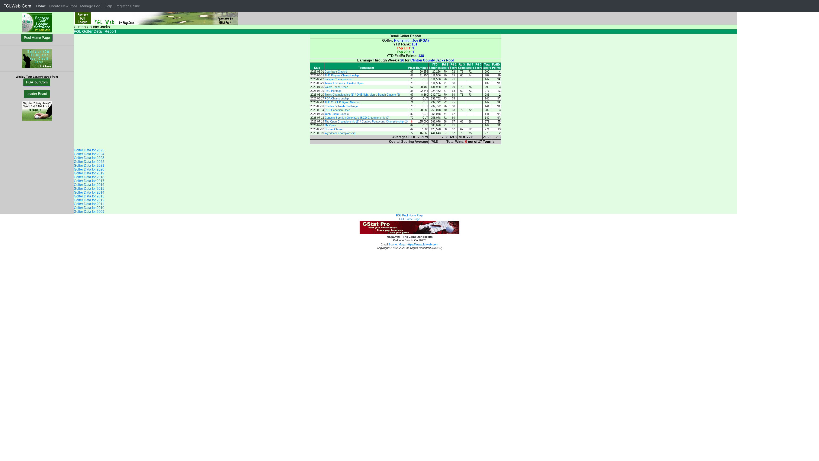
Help (108, 6)
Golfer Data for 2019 (89, 173)
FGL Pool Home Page (409, 215)
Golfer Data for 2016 (89, 185)
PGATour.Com (37, 82)
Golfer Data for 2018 (89, 177)
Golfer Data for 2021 (89, 165)
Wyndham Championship (340, 133)
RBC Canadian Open (337, 110)
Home (42, 6)
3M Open (330, 125)
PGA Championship (337, 98)
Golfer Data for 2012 (89, 200)
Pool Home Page (37, 37)
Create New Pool (63, 6)
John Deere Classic (337, 113)
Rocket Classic (334, 129)
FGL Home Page (409, 219)
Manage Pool (90, 6)
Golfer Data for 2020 (89, 169)
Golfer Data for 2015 (89, 188)
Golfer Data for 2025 (89, 150)
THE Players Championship (342, 75)
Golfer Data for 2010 (89, 208)
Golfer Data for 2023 (89, 158)
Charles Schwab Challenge (341, 106)
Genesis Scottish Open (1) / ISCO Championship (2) (357, 117)
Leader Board (36, 94)
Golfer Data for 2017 (89, 181)
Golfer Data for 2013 (89, 196)
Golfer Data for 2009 (89, 211)
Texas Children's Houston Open (344, 83)
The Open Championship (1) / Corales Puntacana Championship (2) (366, 121)
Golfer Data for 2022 (89, 161)
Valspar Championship (338, 79)
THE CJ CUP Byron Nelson (342, 102)
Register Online (128, 6)
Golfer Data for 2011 (89, 204)
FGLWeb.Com (17, 6)
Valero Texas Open (336, 87)
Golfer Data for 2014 (89, 192)
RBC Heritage (333, 90)
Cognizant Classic (336, 71)
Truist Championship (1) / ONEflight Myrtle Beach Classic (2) (362, 94)
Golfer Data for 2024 (89, 154)
